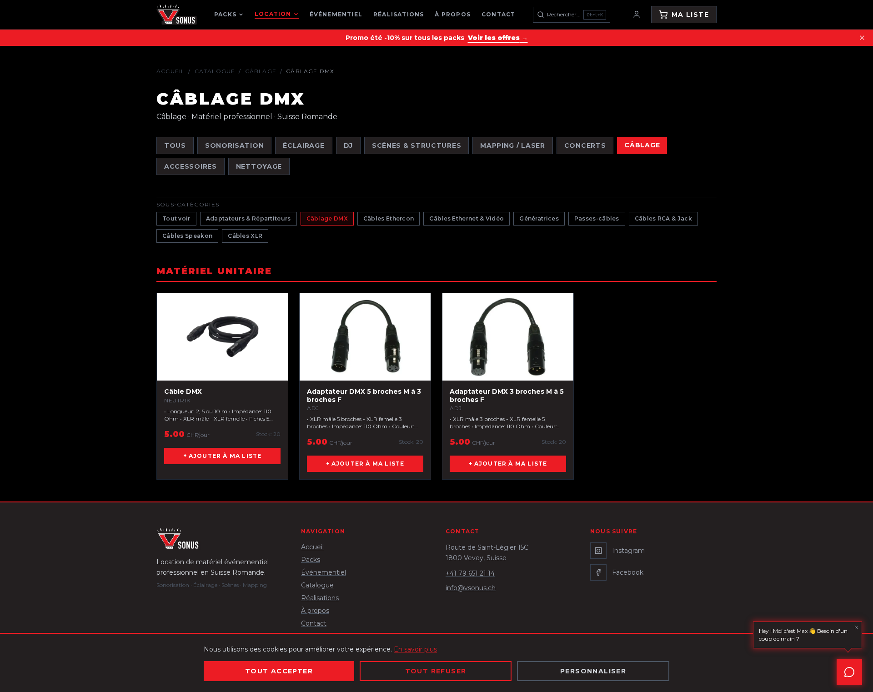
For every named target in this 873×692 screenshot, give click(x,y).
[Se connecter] (636, 14)
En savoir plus (415, 649)
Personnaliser (593, 671)
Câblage (260, 71)
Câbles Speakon (187, 235)
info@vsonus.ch (471, 588)
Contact (498, 14)
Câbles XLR (245, 235)
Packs (225, 14)
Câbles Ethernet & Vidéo (466, 218)
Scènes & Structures (416, 145)
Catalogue (215, 71)
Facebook (627, 572)
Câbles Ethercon (388, 218)
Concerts (585, 145)
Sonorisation (234, 145)
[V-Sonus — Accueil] (176, 15)
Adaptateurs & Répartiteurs (248, 218)
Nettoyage (259, 166)
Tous (175, 145)
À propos (453, 14)
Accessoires (190, 166)
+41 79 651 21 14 (470, 573)
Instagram (628, 551)
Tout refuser (436, 671)
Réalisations (398, 14)
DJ (348, 145)
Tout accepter (279, 671)
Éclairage (303, 145)
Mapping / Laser (512, 145)
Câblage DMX (327, 218)
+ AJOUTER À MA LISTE (222, 455)
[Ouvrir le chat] (849, 672)
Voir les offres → (498, 38)
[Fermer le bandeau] (862, 37)
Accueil (170, 71)
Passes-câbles (596, 218)
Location (273, 13)
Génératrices (539, 218)
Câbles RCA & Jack (663, 218)
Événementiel (336, 14)
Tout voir (176, 218)
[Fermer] (856, 627)
